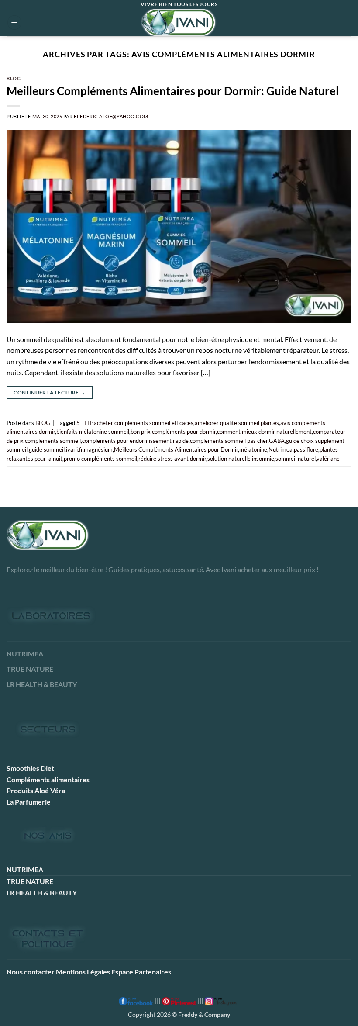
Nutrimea (280, 449)
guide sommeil (47, 449)
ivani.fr (74, 449)
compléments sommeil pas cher (229, 440)
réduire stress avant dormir (172, 458)
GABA (277, 440)
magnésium (98, 449)
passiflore (306, 449)
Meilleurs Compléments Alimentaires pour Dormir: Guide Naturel (173, 90)
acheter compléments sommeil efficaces (143, 422)
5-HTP (84, 422)
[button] (14, 22)
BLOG (14, 78)
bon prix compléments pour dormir (173, 431)
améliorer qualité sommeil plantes (237, 422)
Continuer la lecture (49, 392)
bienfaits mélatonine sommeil (92, 431)
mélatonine (253, 449)
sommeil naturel (295, 458)
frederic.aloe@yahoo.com (111, 116)
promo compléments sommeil (100, 458)
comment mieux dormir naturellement (264, 431)
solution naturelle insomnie (240, 458)
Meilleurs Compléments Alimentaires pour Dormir (176, 449)
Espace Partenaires (141, 971)
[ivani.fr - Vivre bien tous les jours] (179, 22)
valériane (328, 458)
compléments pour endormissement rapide (135, 440)
